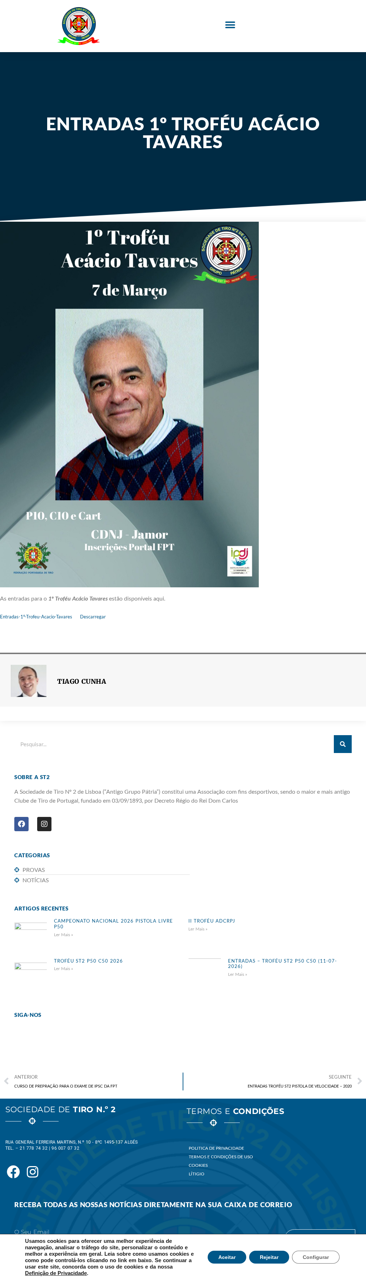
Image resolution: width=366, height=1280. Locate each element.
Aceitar (227, 1257)
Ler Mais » (63, 934)
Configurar (316, 1257)
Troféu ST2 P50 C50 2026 (88, 961)
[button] (230, 25)
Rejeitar (269, 1257)
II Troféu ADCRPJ (211, 921)
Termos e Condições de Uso (221, 1156)
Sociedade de (60, 1109)
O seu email (31, 1232)
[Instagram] (44, 824)
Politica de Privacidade (216, 1148)
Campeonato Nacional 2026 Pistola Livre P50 (113, 923)
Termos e (235, 1111)
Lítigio (196, 1173)
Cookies (198, 1165)
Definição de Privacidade (56, 1273)
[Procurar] (343, 744)
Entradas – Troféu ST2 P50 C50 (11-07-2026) (282, 963)
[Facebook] (21, 824)
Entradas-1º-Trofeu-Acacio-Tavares (36, 616)
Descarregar (93, 616)
